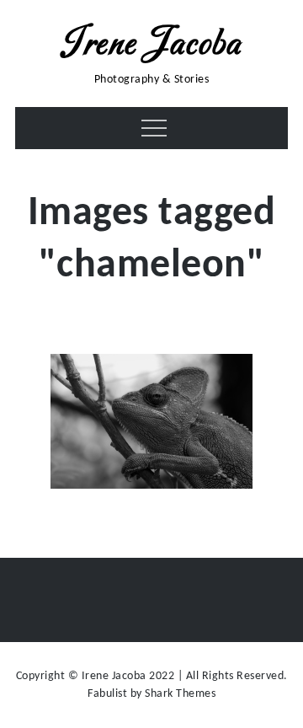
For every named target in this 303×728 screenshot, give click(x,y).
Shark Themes (180, 694)
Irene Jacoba (151, 45)
